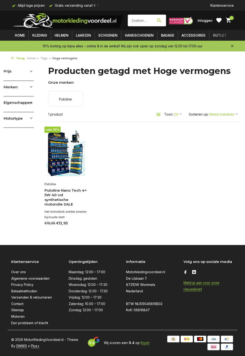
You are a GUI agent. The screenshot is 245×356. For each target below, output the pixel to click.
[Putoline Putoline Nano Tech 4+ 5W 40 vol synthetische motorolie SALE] (66, 153)
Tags (44, 58)
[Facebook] (185, 272)
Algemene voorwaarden (30, 278)
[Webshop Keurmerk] (181, 20)
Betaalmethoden (24, 291)
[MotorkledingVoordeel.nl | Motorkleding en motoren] (68, 20)
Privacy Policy (22, 285)
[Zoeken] (159, 20)
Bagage (167, 35)
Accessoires (194, 35)
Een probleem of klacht (29, 323)
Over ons (18, 272)
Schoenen (107, 35)
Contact (17, 304)
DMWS (21, 346)
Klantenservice (222, 5)
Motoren (18, 316)
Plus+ (35, 346)
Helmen (61, 35)
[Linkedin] (194, 272)
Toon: (168, 114)
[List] (158, 114)
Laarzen (83, 35)
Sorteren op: (199, 114)
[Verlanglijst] (219, 20)
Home (20, 35)
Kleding (39, 35)
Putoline (50, 184)
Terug (20, 58)
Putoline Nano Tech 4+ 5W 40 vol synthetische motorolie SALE (66, 197)
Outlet (220, 35)
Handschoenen (139, 35)
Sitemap (17, 310)
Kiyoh (145, 343)
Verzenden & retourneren (31, 297)
